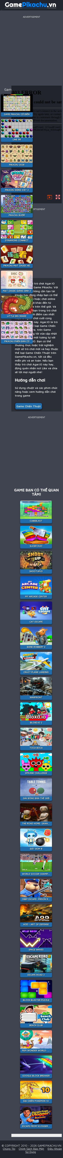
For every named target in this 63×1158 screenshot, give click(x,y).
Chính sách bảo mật (31, 1148)
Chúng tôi (9, 1148)
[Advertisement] (31, 50)
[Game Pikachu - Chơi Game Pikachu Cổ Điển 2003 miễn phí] (31, 7)
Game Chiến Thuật (28, 406)
